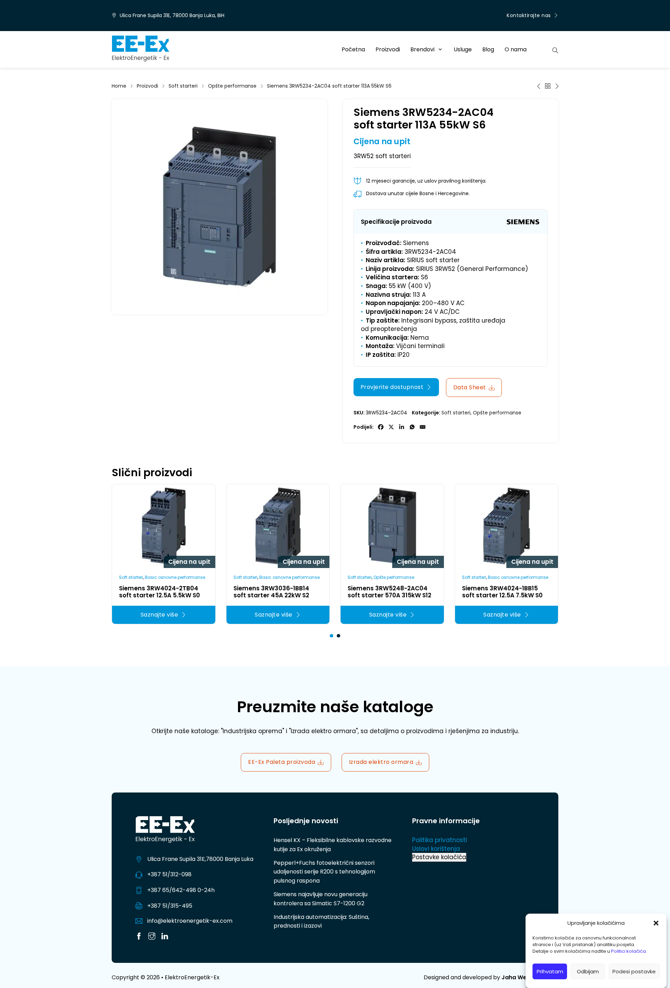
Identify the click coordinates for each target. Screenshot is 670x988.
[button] (656, 923)
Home (119, 85)
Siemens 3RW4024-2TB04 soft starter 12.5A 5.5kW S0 (159, 591)
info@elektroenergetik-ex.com (189, 921)
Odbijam (588, 971)
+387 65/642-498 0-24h (181, 890)
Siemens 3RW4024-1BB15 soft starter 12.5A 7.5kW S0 (502, 591)
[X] (391, 427)
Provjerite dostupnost (392, 387)
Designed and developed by (491, 977)
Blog (488, 49)
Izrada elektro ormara (381, 762)
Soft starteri (183, 85)
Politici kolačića (628, 951)
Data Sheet (469, 387)
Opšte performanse (232, 85)
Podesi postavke (634, 971)
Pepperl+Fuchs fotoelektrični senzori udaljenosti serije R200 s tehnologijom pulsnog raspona (324, 872)
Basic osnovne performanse (175, 577)
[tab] (331, 635)
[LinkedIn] (401, 427)
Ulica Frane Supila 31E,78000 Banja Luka (200, 859)
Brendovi (422, 49)
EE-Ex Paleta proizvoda (281, 762)
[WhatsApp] (412, 427)
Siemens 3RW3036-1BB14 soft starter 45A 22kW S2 (271, 591)
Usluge (463, 49)
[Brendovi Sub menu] (440, 49)
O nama (516, 49)
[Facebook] (380, 427)
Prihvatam (550, 971)
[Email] (422, 427)
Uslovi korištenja (436, 849)
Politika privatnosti (439, 840)
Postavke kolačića (439, 857)
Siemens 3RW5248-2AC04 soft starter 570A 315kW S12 (389, 591)
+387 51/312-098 (169, 874)
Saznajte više (159, 615)
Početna (353, 49)
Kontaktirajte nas (529, 15)
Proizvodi (387, 49)
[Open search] (555, 49)
